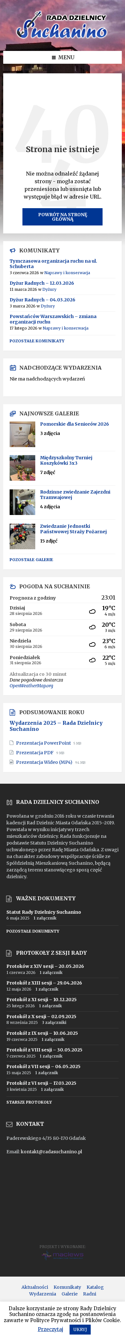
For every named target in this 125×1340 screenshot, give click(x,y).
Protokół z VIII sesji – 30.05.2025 (44, 1050)
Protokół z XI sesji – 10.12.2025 (41, 999)
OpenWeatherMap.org (31, 686)
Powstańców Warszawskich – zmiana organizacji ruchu (53, 319)
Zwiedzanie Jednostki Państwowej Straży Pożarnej (73, 529)
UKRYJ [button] (80, 1329)
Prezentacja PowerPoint (44, 743)
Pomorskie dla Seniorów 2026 (74, 424)
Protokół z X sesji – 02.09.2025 (41, 1016)
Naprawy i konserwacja (67, 272)
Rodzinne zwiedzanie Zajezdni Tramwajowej (75, 494)
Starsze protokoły (29, 1102)
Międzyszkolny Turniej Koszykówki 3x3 (66, 460)
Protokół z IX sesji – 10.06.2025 (42, 1033)
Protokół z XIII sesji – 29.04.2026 (44, 983)
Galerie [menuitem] (70, 1294)
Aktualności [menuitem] (34, 1287)
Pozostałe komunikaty (37, 341)
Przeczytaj (50, 1329)
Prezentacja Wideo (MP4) (44, 762)
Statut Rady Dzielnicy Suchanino (43, 912)
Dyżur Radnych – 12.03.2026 (42, 283)
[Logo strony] (62, 38)
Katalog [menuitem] (95, 1287)
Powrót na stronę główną (62, 217)
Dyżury (49, 289)
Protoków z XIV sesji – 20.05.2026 (45, 966)
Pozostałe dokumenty (32, 931)
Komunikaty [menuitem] (67, 1287)
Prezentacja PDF (35, 753)
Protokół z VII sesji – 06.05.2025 (43, 1066)
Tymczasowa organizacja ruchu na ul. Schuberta (53, 263)
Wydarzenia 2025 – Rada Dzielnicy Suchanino (56, 726)
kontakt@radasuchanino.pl (51, 1152)
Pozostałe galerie (31, 559)
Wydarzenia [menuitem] (42, 1294)
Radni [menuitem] (89, 1294)
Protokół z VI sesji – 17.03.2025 (41, 1083)
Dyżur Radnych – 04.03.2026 (42, 300)
